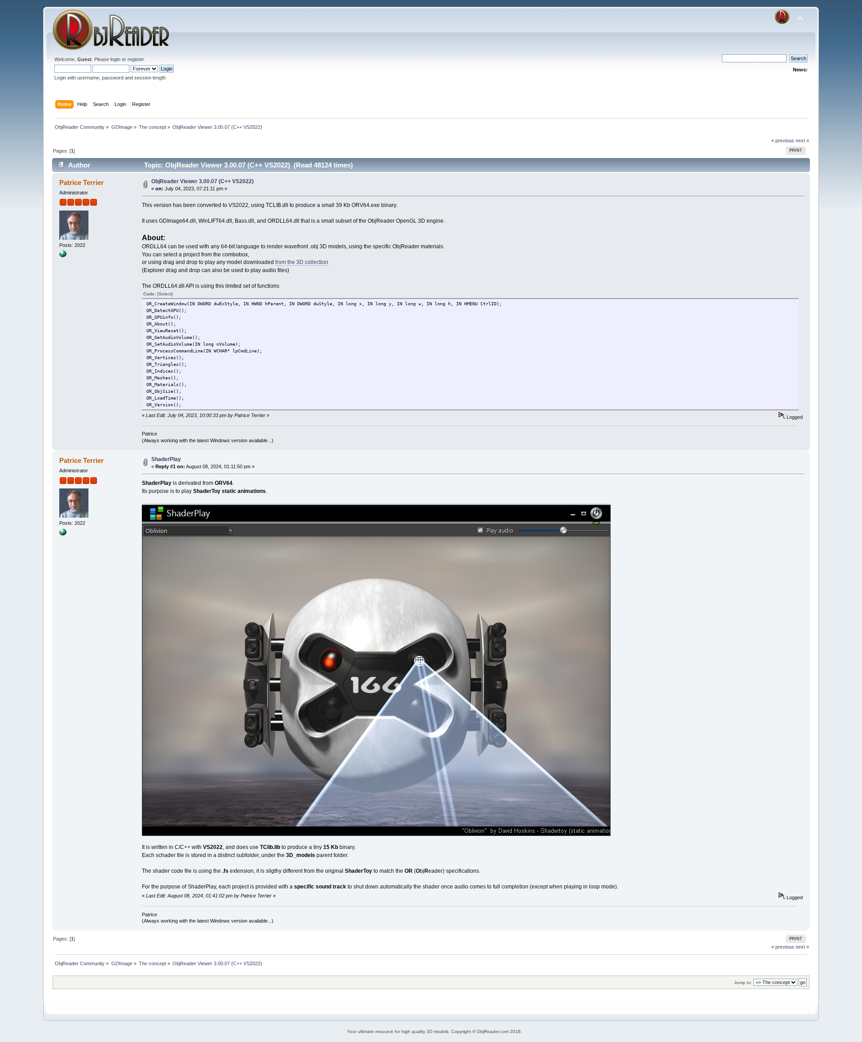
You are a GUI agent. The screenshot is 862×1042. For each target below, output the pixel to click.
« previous (782, 140)
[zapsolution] (62, 255)
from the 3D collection (301, 262)
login (115, 59)
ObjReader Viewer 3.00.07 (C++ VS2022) (202, 181)
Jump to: (743, 982)
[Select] (165, 293)
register (136, 59)
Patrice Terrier (81, 182)
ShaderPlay (166, 459)
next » (802, 140)
